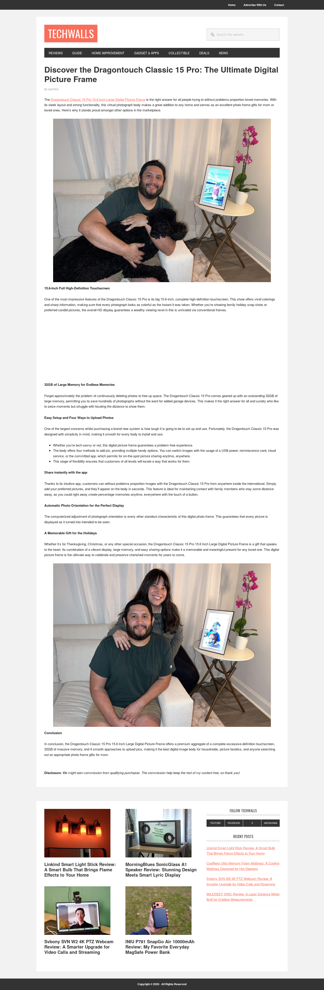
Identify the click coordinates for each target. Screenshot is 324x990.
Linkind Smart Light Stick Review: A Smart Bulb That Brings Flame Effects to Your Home (80, 869)
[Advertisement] (162, 349)
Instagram (270, 823)
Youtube (215, 823)
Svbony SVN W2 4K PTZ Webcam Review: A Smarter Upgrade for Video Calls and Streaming (79, 946)
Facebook (234, 823)
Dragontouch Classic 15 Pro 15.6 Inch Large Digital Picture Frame (98, 99)
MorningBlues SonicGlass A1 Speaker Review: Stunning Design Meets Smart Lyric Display (161, 869)
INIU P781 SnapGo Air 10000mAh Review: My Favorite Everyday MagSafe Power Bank (159, 946)
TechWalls (71, 33)
